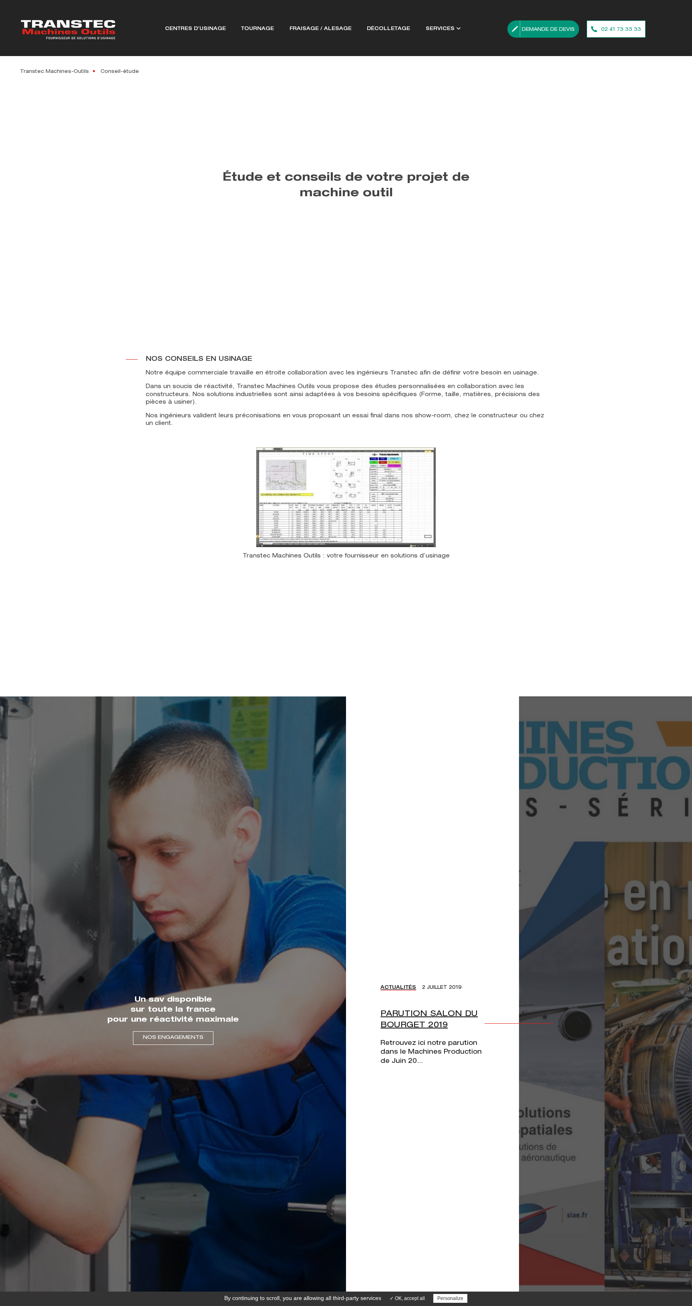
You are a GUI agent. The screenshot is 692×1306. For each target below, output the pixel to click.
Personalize (450, 1298)
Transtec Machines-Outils (54, 71)
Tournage (257, 28)
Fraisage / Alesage (321, 28)
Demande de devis (548, 29)
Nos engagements (173, 1037)
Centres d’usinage (195, 28)
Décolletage (388, 28)
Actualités (398, 987)
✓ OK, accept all (407, 1298)
